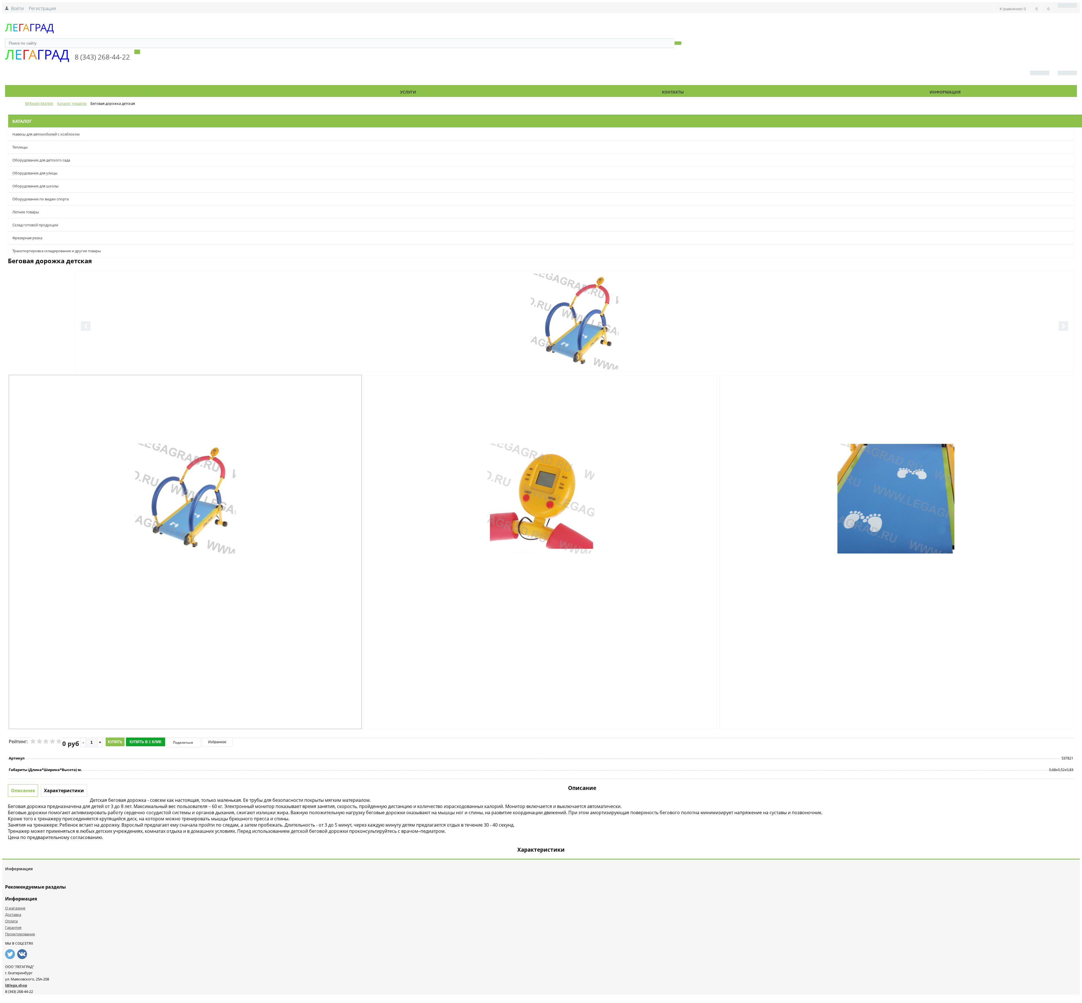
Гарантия (13, 927)
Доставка (13, 914)
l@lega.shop (16, 985)
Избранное (217, 742)
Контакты (673, 92)
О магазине (15, 908)
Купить (115, 742)
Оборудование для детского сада (41, 160)
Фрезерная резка (27, 237)
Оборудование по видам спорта (40, 199)
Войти (17, 8)
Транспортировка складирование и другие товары (56, 250)
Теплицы (20, 147)
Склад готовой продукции (35, 224)
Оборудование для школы (35, 186)
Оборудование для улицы (34, 173)
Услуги (408, 92)
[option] (574, 345)
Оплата (11, 921)
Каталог (144, 92)
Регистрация (42, 8)
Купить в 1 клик (145, 742)
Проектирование (20, 933)
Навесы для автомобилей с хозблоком (46, 134)
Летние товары (25, 211)
